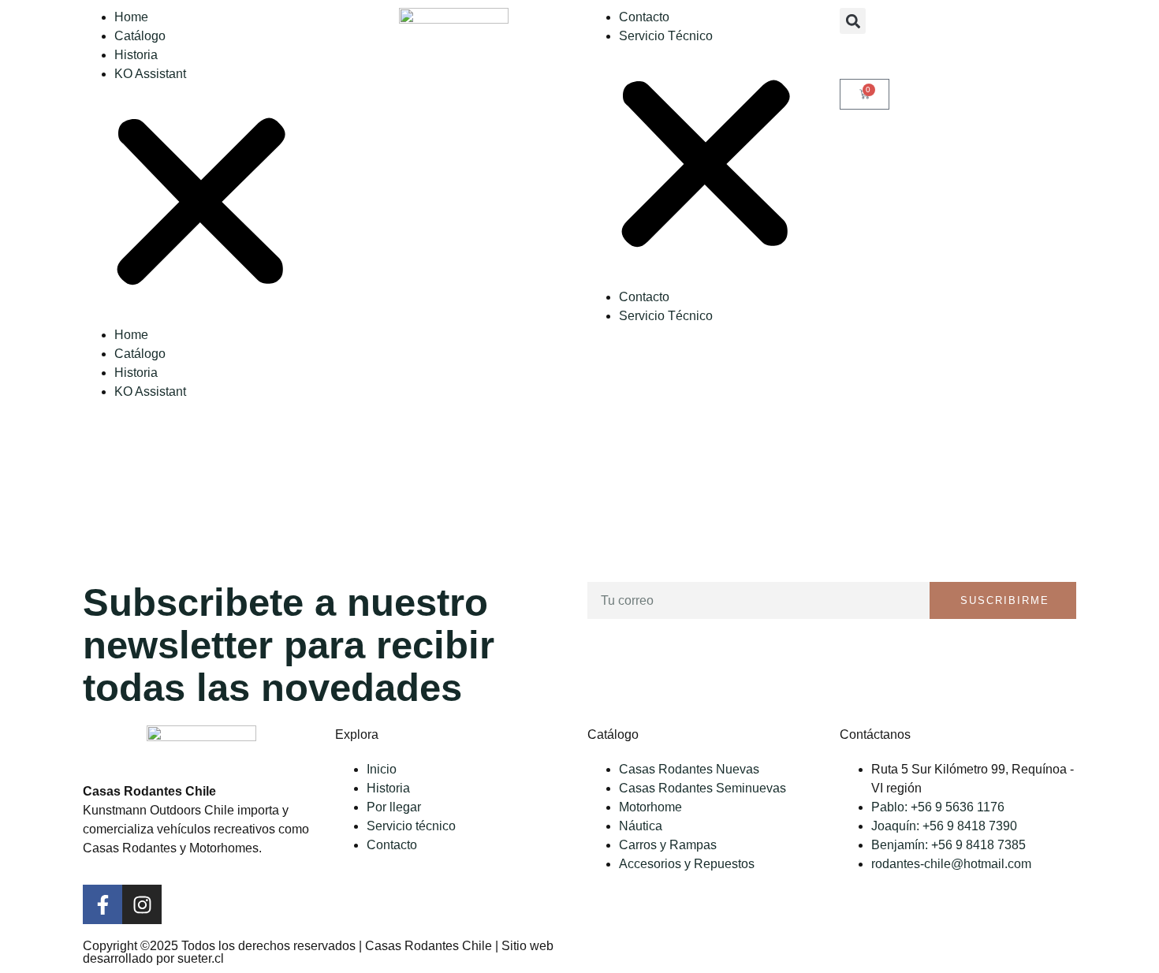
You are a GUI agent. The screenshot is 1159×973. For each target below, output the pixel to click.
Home (131, 17)
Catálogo (140, 36)
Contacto (644, 17)
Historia (136, 55)
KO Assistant (150, 73)
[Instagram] (142, 904)
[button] (201, 205)
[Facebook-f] (102, 904)
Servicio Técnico (666, 36)
